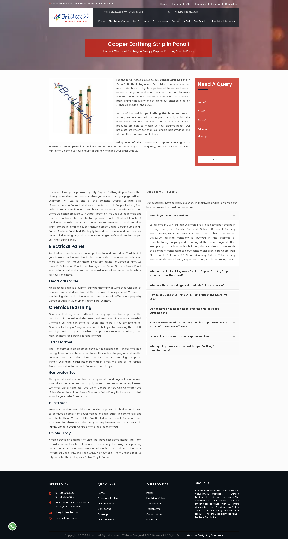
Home (163, 4)
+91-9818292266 (113, 12)
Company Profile (181, 4)
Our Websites (106, 519)
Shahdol (105, 300)
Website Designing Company (205, 535)
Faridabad (75, 231)
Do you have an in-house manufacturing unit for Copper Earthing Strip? (185, 310)
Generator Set (181, 21)
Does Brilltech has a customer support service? (179, 336)
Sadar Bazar (80, 362)
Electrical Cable (119, 21)
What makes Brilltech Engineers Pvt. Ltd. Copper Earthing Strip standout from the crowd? (189, 273)
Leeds (72, 426)
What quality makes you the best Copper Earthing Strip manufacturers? (184, 348)
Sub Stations (140, 21)
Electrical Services (223, 21)
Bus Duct (199, 21)
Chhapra (63, 426)
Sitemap (215, 4)
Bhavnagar (65, 362)
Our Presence (106, 503)
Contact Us (231, 4)
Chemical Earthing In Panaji (132, 51)
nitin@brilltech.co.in (66, 512)
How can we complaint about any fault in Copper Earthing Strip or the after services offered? (189, 324)
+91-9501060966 (133, 12)
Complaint (201, 4)
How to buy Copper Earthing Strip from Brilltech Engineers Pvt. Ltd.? (189, 297)
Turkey (53, 362)
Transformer (160, 21)
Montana (62, 231)
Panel (102, 21)
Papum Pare (92, 300)
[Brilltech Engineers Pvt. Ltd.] (71, 17)
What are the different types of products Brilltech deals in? (187, 285)
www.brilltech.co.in (66, 518)
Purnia (52, 426)
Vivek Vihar (77, 300)
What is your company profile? (169, 215)
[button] (193, 243)
